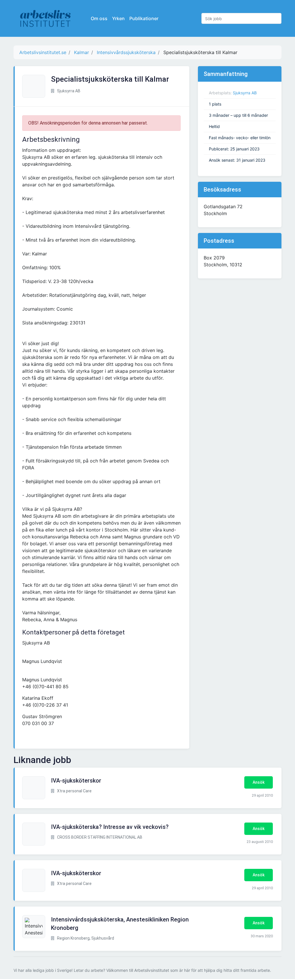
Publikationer (143, 18)
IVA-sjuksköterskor (76, 780)
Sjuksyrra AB (245, 92)
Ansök (258, 782)
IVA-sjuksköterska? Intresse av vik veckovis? (110, 826)
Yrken (118, 18)
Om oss (99, 18)
